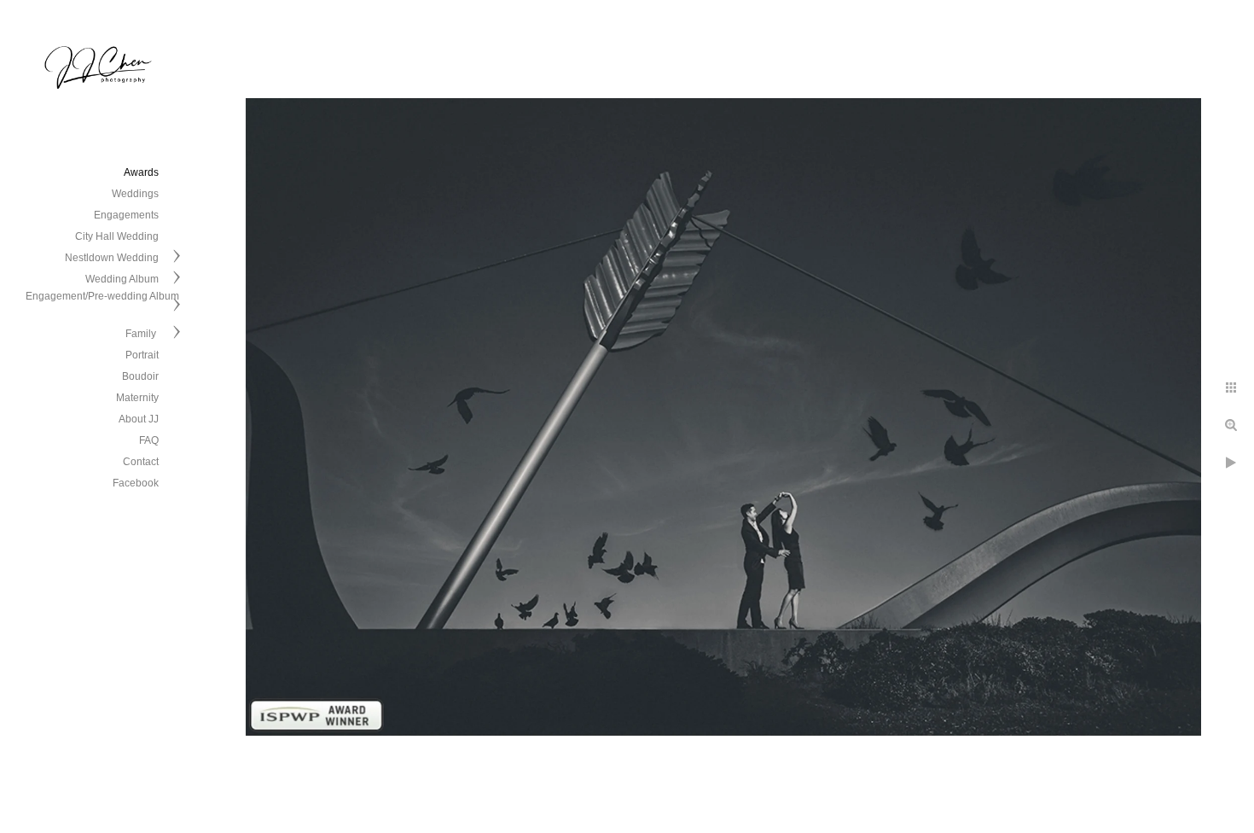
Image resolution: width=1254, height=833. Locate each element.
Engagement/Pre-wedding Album (102, 296)
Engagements (126, 215)
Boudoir (140, 376)
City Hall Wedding (117, 236)
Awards (141, 172)
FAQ (149, 440)
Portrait (142, 355)
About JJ (139, 419)
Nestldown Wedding (112, 258)
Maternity (137, 398)
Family (142, 334)
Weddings (135, 194)
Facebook (136, 483)
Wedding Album (122, 279)
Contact (141, 462)
